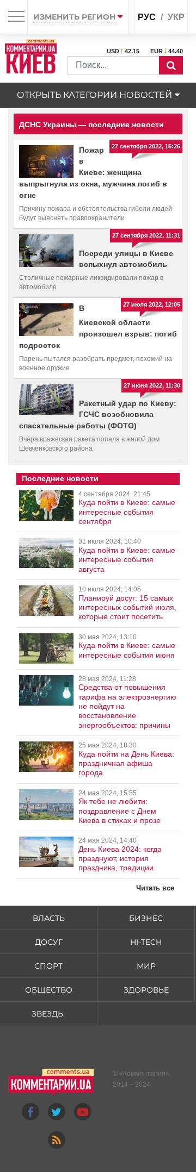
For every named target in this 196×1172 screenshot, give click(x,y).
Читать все (155, 888)
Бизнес (146, 918)
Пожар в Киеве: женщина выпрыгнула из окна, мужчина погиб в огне (93, 173)
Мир (146, 966)
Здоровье (146, 990)
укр (176, 17)
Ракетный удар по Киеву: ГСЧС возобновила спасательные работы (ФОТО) (97, 415)
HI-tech (146, 942)
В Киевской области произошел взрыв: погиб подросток (98, 327)
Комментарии (144, 1073)
